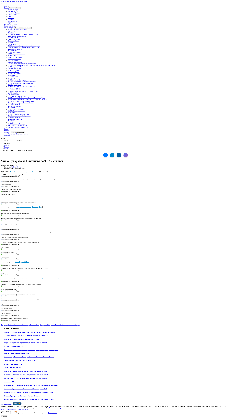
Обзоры (6, 130)
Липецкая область (13, 72)
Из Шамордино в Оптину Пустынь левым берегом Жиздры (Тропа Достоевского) (30, 385)
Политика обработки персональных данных (14, 409)
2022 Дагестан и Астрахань (16, 54)
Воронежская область (14, 39)
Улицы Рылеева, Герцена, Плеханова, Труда (29, 207)
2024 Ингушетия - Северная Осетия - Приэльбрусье (24, 46)
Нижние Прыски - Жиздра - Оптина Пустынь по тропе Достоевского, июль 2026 (30, 392)
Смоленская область (14, 90)
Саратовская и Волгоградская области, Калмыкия (23, 47)
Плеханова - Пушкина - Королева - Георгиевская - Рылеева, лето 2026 (27, 374)
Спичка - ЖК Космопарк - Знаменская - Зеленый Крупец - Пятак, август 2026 (29, 332)
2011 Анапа (11, 120)
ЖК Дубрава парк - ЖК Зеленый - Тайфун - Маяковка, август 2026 (26, 335)
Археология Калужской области (18, 134)
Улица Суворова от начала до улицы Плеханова (24, 172)
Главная (6, 6)
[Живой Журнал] (119, 155)
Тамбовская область (14, 70)
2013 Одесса (12, 112)
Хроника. (11, 18)
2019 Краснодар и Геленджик (17, 80)
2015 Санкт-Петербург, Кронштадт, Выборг (21, 101)
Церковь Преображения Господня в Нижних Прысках (22, 396)
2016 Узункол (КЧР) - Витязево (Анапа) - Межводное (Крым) (27, 98)
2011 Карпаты (12, 122)
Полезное (11, 19)
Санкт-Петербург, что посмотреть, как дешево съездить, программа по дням (29, 399)
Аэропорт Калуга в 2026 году (13, 346)
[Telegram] (112, 155)
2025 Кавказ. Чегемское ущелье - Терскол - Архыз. (23, 34)
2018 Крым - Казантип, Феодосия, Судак (20, 83)
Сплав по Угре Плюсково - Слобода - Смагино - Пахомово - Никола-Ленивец (29, 357)
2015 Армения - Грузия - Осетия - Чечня (20, 103)
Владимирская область (15, 62)
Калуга (6, 8)
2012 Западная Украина (15, 119)
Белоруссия (11, 78)
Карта (6, 129)
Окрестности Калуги (10, 24)
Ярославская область (14, 59)
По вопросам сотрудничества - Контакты (61, 408)
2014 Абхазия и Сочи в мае (16, 109)
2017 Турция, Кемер (14, 93)
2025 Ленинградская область (17, 36)
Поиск (3, 138)
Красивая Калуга (13, 9)
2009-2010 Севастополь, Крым (17, 125)
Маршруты (7, 132)
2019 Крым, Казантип (14, 73)
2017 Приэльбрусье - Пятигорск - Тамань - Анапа (23, 91)
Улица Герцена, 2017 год (22, 262)
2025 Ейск (11, 33)
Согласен (4, 416)
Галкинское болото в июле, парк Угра (16, 353)
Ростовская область (14, 88)
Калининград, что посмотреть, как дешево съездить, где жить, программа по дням (31, 350)
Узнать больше (52, 413)
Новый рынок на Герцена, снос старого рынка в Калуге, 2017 (45, 278)
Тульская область (13, 37)
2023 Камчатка (12, 50)
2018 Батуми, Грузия (14, 85)
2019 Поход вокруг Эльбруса (17, 67)
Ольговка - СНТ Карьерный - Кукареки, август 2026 (21, 339)
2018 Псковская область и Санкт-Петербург (21, 86)
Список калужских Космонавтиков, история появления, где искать (26, 371)
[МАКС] (125, 155)
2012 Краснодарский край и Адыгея (19, 114)
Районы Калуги (13, 11)
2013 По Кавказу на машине (16, 111)
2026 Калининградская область (17, 29)
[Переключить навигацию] (1, 3)
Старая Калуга (12, 14)
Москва (10, 42)
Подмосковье (12, 44)
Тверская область (13, 60)
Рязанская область (13, 41)
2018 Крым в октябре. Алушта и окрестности (22, 81)
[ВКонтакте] (105, 155)
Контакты (7, 135)
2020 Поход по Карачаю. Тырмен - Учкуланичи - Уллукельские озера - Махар (31, 65)
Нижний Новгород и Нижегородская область (22, 63)
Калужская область (10, 26)
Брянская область (13, 77)
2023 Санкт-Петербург (15, 49)
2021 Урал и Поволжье (15, 57)
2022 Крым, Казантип (14, 52)
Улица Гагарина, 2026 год (12, 367)
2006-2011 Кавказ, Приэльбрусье (18, 127)
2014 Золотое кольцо (14, 106)
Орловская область (14, 94)
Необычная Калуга (14, 13)
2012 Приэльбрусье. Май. (16, 117)
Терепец (10, 23)
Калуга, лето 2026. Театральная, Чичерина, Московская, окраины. (26, 378)
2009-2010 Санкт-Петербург (16, 124)
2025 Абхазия (12, 31)
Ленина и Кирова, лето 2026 (13, 364)
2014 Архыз (11, 107)
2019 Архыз (11, 75)
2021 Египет (12, 55)
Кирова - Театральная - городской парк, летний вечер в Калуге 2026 (26, 342)
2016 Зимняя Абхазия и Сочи (17, 96)
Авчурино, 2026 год (10, 382)
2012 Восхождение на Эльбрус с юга (19, 116)
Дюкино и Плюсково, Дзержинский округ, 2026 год (20, 360)
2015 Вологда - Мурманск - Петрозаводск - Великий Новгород (27, 99)
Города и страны (9, 27)
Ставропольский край (14, 68)
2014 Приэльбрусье (14, 104)
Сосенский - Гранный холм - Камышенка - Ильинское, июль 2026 (25, 389)
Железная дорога (13, 21)
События (10, 16)
